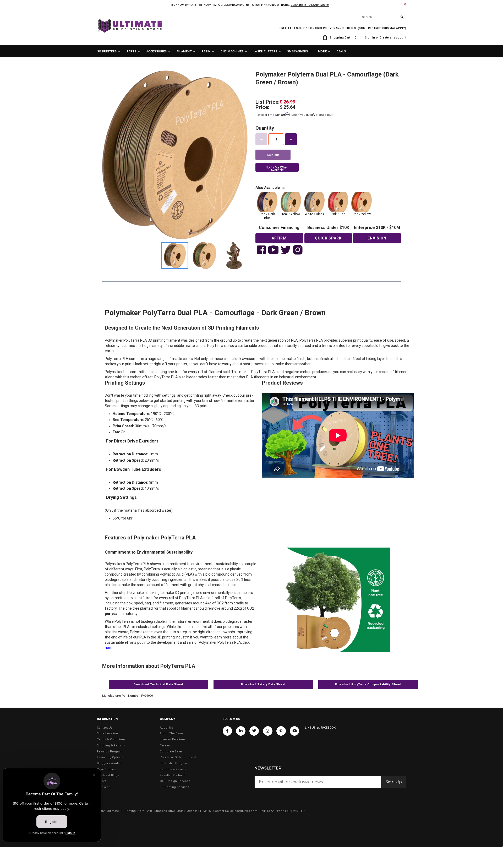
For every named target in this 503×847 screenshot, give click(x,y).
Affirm (279, 238)
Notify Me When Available (277, 169)
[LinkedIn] (240, 731)
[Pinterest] (281, 731)
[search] (382, 17)
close (405, 4)
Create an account (393, 37)
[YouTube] (294, 731)
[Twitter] (254, 731)
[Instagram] (267, 731)
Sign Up (393, 781)
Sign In (370, 37)
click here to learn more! (310, 4)
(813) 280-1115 (295, 811)
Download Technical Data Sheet (158, 684)
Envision (377, 238)
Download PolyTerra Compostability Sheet (368, 684)
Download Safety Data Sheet (263, 684)
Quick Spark (328, 238)
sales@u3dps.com (243, 811)
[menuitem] (109, 51)
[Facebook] (227, 731)
